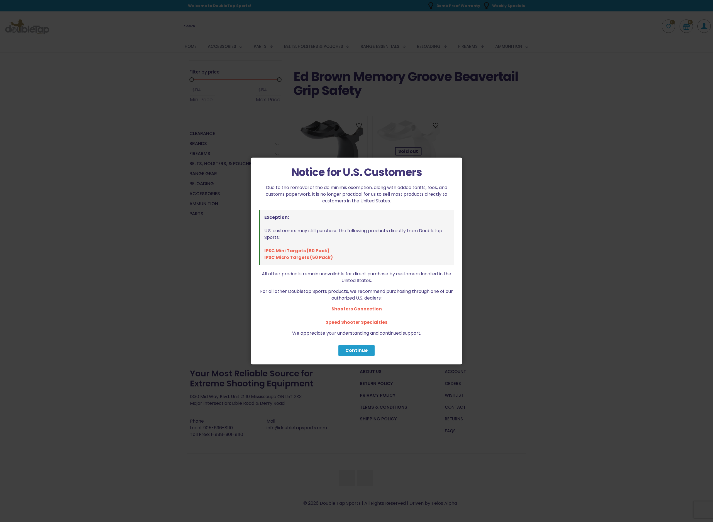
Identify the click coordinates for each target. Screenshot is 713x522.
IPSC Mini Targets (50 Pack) (296, 250)
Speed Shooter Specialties (356, 322)
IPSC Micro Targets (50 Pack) (298, 257)
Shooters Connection (356, 309)
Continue (356, 350)
